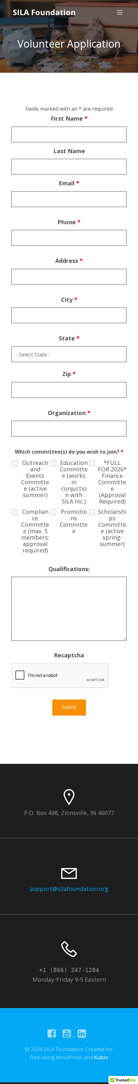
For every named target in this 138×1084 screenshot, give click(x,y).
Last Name (69, 151)
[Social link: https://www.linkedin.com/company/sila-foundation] (84, 1034)
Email (69, 183)
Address (69, 260)
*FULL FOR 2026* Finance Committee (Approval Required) (112, 482)
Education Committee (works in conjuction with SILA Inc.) (74, 482)
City (69, 299)
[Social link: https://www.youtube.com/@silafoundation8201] (69, 1034)
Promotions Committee (74, 521)
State (69, 338)
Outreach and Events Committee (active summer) (35, 478)
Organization (69, 413)
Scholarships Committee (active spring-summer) (112, 527)
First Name (69, 118)
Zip (69, 374)
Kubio (101, 1057)
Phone (69, 222)
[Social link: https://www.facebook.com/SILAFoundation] (54, 1034)
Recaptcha (69, 655)
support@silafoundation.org (69, 889)
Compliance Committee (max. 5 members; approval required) (35, 530)
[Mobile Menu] (119, 12)
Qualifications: (69, 569)
